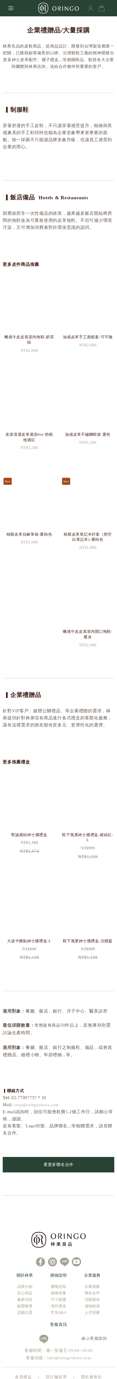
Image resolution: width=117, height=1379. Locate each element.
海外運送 (58, 1306)
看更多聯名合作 (58, 1164)
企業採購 (92, 1287)
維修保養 (58, 1293)
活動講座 (92, 1300)
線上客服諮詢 (92, 1338)
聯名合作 (92, 1293)
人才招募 (92, 1313)
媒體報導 (24, 1306)
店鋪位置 (24, 1313)
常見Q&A (59, 1313)
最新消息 (24, 1300)
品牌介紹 (24, 1287)
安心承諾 (24, 1293)
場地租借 (92, 1306)
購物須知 (58, 1287)
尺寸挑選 (58, 1300)
